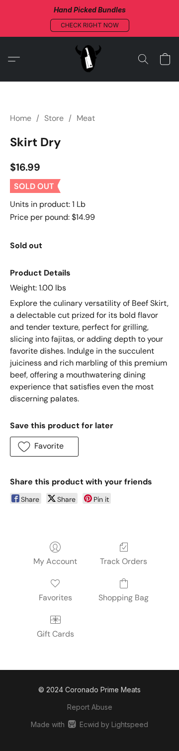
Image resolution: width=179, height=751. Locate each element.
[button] (89, 25)
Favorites (55, 597)
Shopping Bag (123, 597)
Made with (89, 724)
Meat (86, 118)
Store (54, 118)
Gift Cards (55, 634)
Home (20, 118)
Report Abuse (89, 707)
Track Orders (123, 561)
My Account (55, 561)
